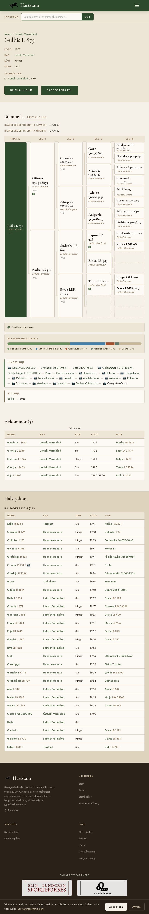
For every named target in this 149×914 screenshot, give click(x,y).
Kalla (15, 524)
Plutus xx (108, 373)
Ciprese (116, 606)
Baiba (11, 399)
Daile (123, 475)
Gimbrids (13, 730)
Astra (112, 639)
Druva (113, 615)
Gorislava (17, 673)
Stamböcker (85, 797)
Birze (22, 399)
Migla (15, 623)
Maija (114, 697)
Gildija (15, 590)
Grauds (15, 606)
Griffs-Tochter (113, 664)
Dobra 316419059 (116, 590)
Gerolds (16, 532)
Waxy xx (111, 378)
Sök (87, 17)
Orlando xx (20, 378)
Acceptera (116, 907)
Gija (14, 475)
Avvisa (136, 907)
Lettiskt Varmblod (26, 34)
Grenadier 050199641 (54, 368)
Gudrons (16, 615)
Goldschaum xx (65, 373)
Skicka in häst (11, 832)
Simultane (110, 582)
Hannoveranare (52, 532)
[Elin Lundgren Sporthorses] (47, 888)
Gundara (17, 443)
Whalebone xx (89, 378)
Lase (124, 451)
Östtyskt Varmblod (54, 714)
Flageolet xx (87, 373)
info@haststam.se (17, 804)
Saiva (112, 631)
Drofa (108, 565)
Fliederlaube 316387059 (120, 557)
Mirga (113, 623)
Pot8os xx (130, 378)
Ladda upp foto (12, 838)
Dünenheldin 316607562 (120, 573)
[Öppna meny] (136, 5)
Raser (8, 34)
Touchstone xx (44, 378)
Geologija (13, 664)
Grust (10, 582)
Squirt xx (60, 383)
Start (81, 783)
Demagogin (112, 681)
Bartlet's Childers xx (85, 383)
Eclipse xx (19, 383)
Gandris (15, 639)
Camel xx (66, 378)
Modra (125, 443)
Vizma (113, 705)
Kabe (15, 747)
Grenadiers (18, 681)
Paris (48, 373)
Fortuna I (110, 549)
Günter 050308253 (21, 368)
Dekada (113, 532)
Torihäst (48, 524)
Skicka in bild (21, 90)
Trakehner (49, 582)
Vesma (16, 705)
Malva (15, 697)
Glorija (16, 451)
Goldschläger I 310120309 (24, 373)
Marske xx (40, 383)
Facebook (13, 810)
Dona (113, 598)
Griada (16, 565)
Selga (123, 459)
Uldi (112, 747)
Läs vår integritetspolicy (30, 909)
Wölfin (114, 673)
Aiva (14, 689)
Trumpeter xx (129, 373)
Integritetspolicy (87, 858)
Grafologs (17, 557)
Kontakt (82, 838)
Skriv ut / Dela (37, 117)
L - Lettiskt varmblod (16, 78)
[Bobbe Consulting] (102, 888)
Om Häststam (86, 832)
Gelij (10, 656)
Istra (14, 648)
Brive (113, 730)
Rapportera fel (59, 90)
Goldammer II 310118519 (115, 368)
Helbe (114, 524)
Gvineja (16, 549)
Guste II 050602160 (19, 714)
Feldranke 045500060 (119, 540)
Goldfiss (16, 540)
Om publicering (87, 851)
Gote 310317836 (83, 368)
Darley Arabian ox (115, 383)
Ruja (15, 631)
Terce (124, 467)
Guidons (16, 739)
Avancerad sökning (89, 803)
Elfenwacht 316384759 (118, 656)
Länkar (82, 845)
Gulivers (16, 459)
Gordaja (16, 573)
